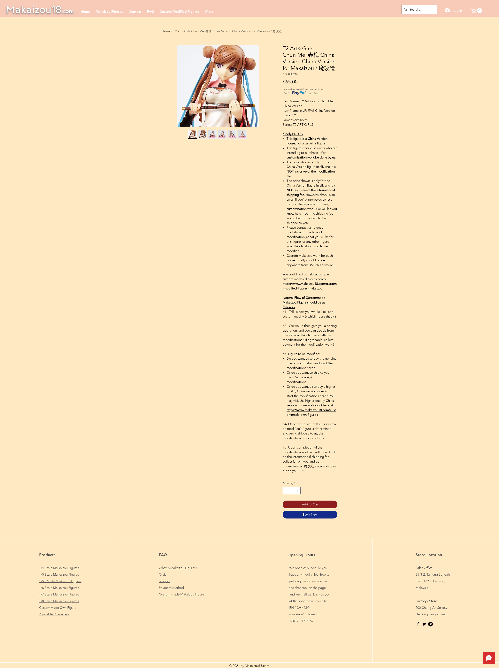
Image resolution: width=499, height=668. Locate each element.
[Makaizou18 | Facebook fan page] (418, 624)
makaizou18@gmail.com (306, 614)
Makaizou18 (40, 9)
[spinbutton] (291, 490)
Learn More (313, 93)
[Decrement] (285, 490)
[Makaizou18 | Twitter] (424, 624)
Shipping (165, 581)
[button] (477, 10)
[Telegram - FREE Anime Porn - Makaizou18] (430, 624)
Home (166, 31)
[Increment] (297, 490)
